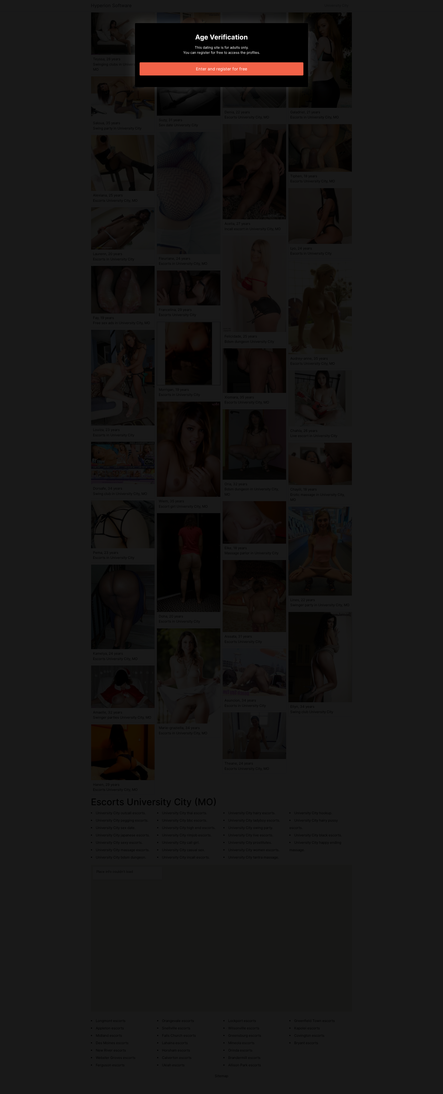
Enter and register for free (221, 68)
